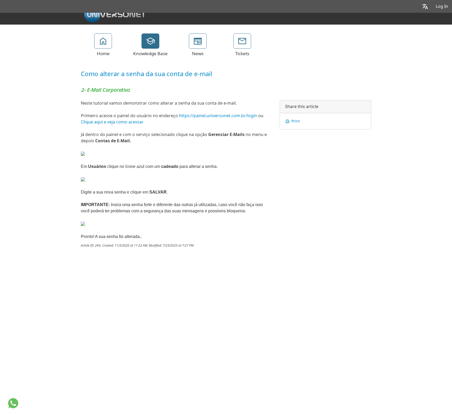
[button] (425, 6)
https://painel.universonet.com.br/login (218, 115)
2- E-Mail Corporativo (105, 90)
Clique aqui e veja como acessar (112, 122)
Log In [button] (442, 6)
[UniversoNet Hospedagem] (115, 13)
